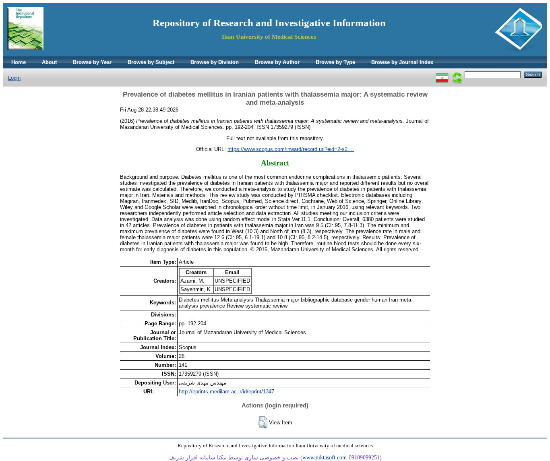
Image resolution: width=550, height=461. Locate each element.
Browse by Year (92, 62)
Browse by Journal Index (402, 62)
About (49, 62)
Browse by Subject (151, 62)
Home (18, 62)
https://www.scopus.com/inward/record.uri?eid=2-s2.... (290, 149)
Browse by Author (277, 62)
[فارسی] (442, 74)
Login (14, 78)
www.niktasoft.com (324, 458)
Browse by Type (335, 62)
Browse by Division (214, 62)
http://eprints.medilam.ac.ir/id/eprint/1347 (226, 392)
